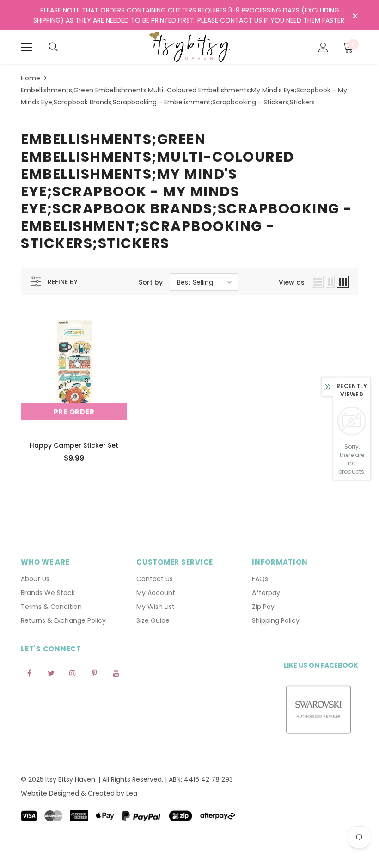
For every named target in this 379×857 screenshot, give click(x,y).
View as (292, 282)
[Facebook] (29, 672)
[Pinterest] (94, 672)
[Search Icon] (53, 47)
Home (30, 78)
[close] (355, 16)
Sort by (151, 282)
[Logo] (189, 47)
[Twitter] (51, 672)
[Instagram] (72, 672)
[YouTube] (116, 672)
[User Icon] (323, 47)
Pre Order (74, 412)
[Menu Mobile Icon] (26, 47)
